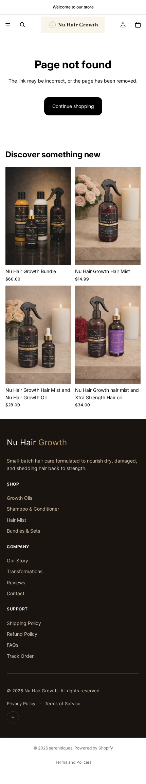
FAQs (12, 645)
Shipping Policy (24, 623)
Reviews (16, 582)
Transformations (24, 571)
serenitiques (60, 748)
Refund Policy (22, 634)
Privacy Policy (21, 703)
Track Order (20, 656)
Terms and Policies (73, 762)
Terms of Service (62, 703)
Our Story (17, 560)
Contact (15, 593)
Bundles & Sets (23, 531)
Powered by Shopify (93, 748)
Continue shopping (73, 106)
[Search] (22, 24)
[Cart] (137, 24)
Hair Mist (16, 520)
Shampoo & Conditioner (33, 509)
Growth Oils (19, 498)
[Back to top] (13, 717)
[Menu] (8, 24)
